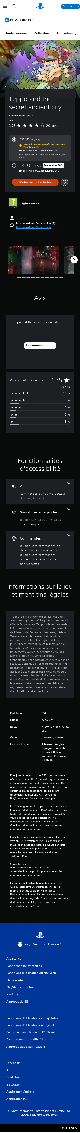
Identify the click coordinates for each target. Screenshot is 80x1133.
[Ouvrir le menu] (5, 6)
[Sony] (70, 1131)
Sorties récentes (16, 33)
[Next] (74, 259)
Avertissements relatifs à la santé (29, 867)
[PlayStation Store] (19, 19)
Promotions (65, 33)
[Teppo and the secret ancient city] (33, 260)
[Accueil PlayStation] (40, 6)
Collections (42, 33)
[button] (33, 227)
